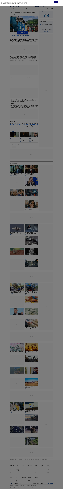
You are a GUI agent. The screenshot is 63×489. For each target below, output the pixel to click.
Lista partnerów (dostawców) (30, 3)
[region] (31, 3)
